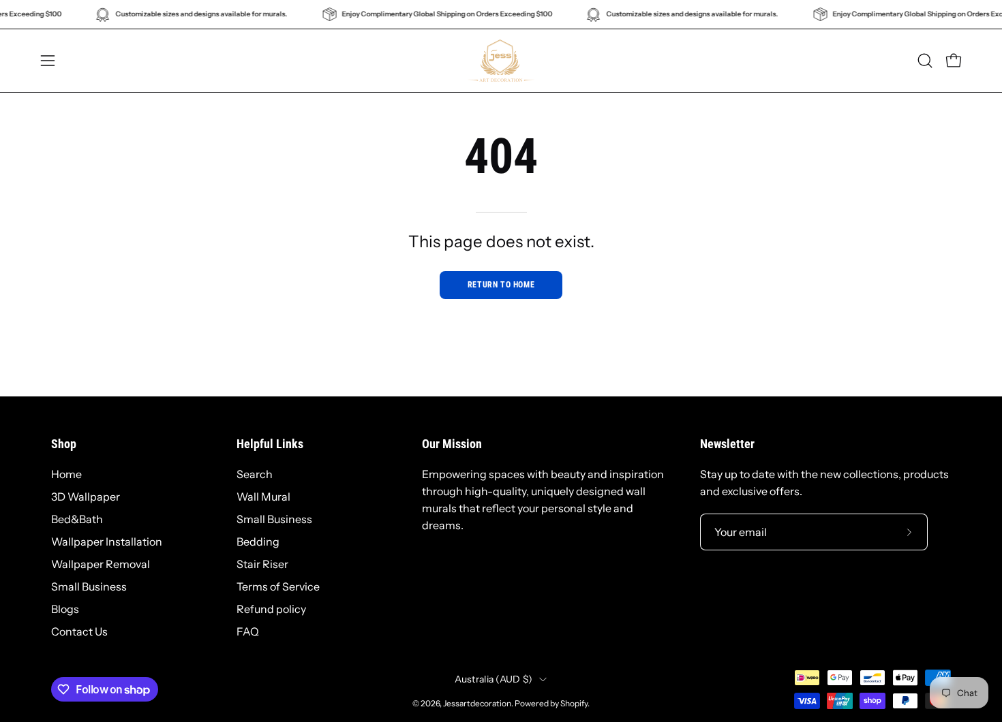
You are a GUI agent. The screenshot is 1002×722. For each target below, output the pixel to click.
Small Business (89, 586)
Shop (63, 444)
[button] (925, 60)
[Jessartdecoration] (501, 61)
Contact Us (79, 631)
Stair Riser (262, 564)
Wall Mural (263, 496)
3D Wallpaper (85, 496)
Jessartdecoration (477, 703)
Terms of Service (278, 586)
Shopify (574, 703)
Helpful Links (270, 444)
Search (255, 474)
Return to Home (501, 284)
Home (66, 474)
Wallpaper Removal (100, 564)
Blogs (65, 609)
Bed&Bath (77, 519)
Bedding (258, 541)
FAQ (248, 631)
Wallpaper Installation (106, 541)
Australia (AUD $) (494, 679)
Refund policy (271, 609)
